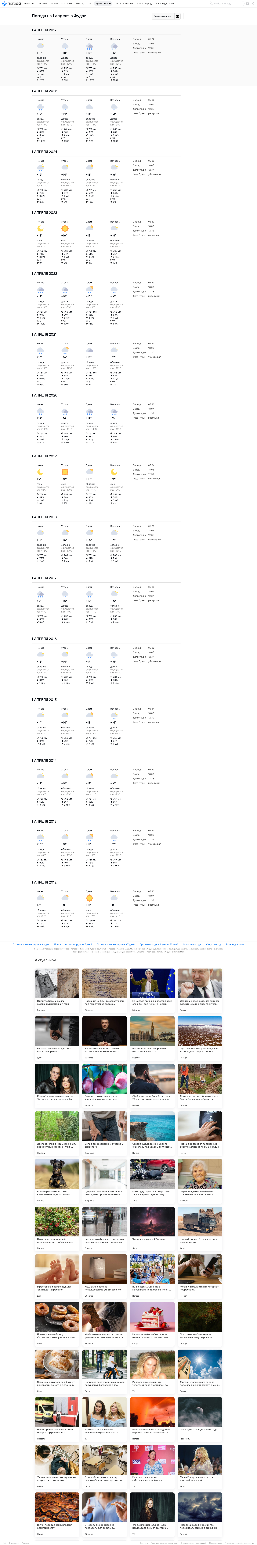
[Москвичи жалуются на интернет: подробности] (200, 1276)
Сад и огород (213, 944)
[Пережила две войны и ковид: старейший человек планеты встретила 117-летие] (200, 1181)
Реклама (25, 1543)
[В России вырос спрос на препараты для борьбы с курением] (104, 1514)
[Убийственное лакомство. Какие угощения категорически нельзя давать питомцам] (104, 1324)
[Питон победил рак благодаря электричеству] (57, 1514)
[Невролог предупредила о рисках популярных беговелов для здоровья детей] (104, 1372)
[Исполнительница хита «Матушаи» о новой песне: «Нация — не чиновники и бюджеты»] (152, 1467)
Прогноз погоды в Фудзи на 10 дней (159, 944)
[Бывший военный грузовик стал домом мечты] (200, 1229)
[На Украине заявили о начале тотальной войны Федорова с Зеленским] (104, 1038)
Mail (4, 1543)
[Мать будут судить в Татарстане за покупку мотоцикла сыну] (152, 1181)
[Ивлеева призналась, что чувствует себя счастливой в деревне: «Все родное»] (152, 1372)
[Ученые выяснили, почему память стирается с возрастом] (57, 1467)
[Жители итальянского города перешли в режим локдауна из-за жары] (200, 1372)
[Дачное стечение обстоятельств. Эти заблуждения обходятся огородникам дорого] (200, 1086)
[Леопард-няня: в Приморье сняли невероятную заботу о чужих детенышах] (57, 1133)
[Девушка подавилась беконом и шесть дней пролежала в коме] (104, 1181)
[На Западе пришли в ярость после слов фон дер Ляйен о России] (152, 991)
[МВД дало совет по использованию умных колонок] (104, 1276)
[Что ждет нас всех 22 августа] (152, 1229)
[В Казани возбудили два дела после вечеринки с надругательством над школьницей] (57, 1038)
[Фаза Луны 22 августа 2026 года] (200, 1419)
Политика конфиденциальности (164, 1543)
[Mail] (4, 3)
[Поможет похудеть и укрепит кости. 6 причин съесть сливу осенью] (104, 1086)
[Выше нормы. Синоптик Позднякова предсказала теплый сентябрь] (152, 1276)
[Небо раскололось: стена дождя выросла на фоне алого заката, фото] (152, 1419)
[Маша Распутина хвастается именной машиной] (200, 1467)
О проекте (144, 1543)
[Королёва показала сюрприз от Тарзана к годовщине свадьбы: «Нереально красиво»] (57, 1086)
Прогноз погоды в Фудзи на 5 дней (73, 944)
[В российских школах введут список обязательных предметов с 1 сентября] (104, 1467)
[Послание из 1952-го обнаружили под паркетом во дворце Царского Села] (104, 991)
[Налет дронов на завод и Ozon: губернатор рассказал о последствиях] (57, 1419)
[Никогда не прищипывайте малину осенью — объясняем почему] (57, 1229)
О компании (14, 1543)
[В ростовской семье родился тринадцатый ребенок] (57, 1276)
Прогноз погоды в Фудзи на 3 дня (31, 944)
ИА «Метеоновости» (245, 1543)
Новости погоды (192, 944)
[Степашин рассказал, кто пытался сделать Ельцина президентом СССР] (200, 991)
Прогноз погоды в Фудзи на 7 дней (116, 944)
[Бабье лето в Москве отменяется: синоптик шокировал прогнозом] (104, 1229)
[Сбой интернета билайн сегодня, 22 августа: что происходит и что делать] (152, 1086)
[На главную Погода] (14, 3)
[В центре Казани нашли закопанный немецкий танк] (57, 991)
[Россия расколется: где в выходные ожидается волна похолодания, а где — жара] (57, 1181)
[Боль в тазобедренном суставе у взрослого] (104, 1133)
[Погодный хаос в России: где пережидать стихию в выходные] (200, 1514)
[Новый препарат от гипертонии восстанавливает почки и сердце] (200, 1133)
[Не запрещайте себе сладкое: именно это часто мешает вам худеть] (152, 1324)
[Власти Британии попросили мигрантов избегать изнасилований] (152, 1038)
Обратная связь (215, 1543)
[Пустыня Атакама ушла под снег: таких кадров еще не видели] (200, 1038)
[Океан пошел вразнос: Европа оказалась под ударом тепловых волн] (152, 1133)
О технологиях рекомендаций (193, 1543)
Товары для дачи (235, 944)
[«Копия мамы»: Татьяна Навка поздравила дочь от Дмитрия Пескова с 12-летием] (152, 1514)
